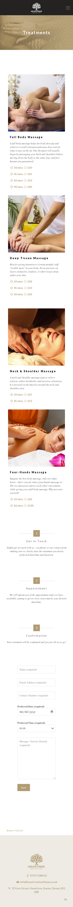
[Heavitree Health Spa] (36, 7)
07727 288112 (38, 875)
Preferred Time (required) (31, 722)
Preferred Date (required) (30, 706)
